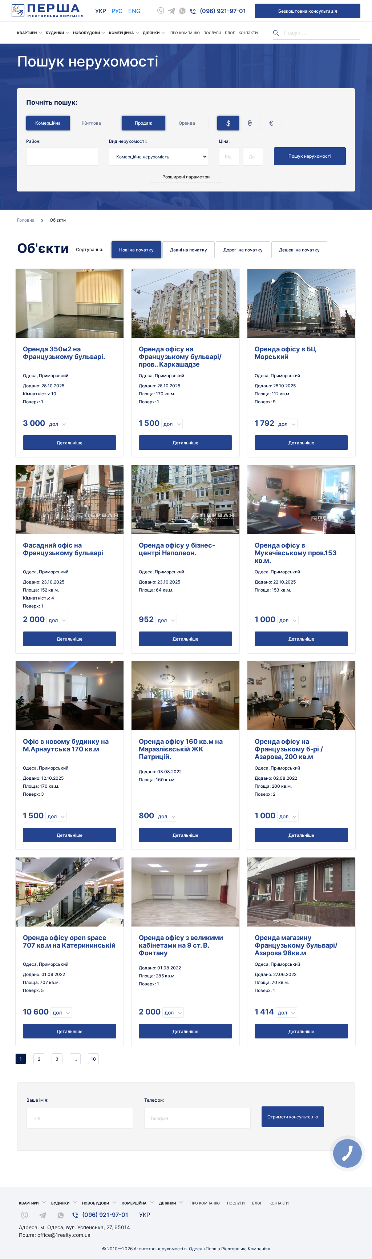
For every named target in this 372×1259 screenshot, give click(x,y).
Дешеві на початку (299, 250)
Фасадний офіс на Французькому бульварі (63, 549)
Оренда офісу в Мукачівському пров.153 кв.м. (296, 552)
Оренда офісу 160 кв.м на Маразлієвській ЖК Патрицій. (181, 749)
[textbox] (37, 153)
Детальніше (69, 442)
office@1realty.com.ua (63, 1235)
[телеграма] (171, 11)
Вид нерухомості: (128, 141)
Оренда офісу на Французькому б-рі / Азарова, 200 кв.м (289, 749)
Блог (230, 33)
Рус (117, 11)
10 (93, 1059)
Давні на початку (188, 250)
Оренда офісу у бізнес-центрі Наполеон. (177, 549)
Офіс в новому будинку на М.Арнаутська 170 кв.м (66, 745)
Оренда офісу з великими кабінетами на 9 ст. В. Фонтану (181, 945)
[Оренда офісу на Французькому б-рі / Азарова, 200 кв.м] (301, 695)
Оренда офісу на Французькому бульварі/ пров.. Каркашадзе (180, 356)
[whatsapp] (182, 11)
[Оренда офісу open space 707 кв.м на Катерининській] (70, 892)
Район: (33, 141)
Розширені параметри (186, 176)
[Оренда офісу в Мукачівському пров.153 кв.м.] (301, 499)
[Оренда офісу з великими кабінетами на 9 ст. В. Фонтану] (185, 892)
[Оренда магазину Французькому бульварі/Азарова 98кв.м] (301, 892)
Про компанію (185, 33)
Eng (134, 11)
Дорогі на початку (243, 250)
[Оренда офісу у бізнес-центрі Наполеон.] (185, 499)
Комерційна (48, 123)
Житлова (91, 123)
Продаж (143, 123)
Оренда (187, 123)
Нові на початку (136, 250)
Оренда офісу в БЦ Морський (285, 352)
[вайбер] (160, 11)
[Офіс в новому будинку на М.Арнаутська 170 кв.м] (70, 695)
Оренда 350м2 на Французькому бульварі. (64, 352)
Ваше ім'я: (37, 1100)
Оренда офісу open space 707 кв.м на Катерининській (69, 941)
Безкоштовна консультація (307, 11)
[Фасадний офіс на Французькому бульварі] (70, 499)
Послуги (212, 33)
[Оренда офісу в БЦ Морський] (301, 303)
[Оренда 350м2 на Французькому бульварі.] (70, 303)
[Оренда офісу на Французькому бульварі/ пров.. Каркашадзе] (185, 303)
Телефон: (154, 1100)
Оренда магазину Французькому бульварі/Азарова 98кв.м (296, 945)
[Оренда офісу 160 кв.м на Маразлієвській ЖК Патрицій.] (185, 695)
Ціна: (224, 141)
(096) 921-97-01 (222, 11)
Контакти (248, 33)
